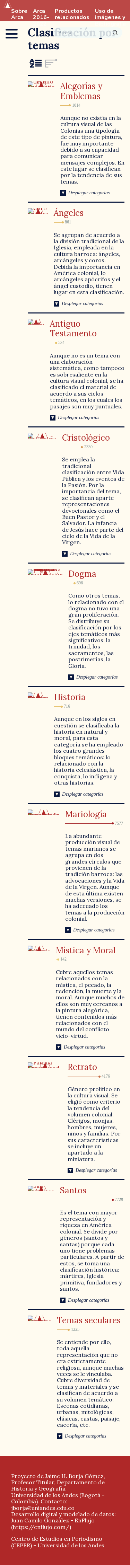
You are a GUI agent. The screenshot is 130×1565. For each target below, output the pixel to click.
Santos (73, 1190)
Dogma (82, 573)
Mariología (86, 814)
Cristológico (86, 437)
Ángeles (69, 212)
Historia (70, 697)
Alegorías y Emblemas (81, 91)
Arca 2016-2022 (41, 17)
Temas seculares (89, 1320)
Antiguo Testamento (73, 328)
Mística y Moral (85, 950)
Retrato (82, 1067)
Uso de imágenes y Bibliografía (110, 17)
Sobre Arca (19, 14)
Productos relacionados (72, 14)
